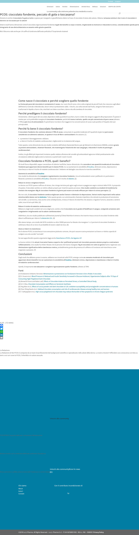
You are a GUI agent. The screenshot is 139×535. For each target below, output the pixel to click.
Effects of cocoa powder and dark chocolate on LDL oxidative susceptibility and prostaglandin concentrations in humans (75, 287)
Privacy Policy (98, 532)
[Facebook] (69, 325)
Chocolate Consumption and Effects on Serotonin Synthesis (49, 284)
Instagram (118, 1)
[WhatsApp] (69, 331)
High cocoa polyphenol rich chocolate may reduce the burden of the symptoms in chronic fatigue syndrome (74, 292)
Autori (20, 491)
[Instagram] (51, 472)
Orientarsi (50, 6)
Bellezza (95, 6)
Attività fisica (86, 6)
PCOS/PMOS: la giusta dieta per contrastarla (16, 435)
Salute (58, 6)
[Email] (69, 337)
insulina (91, 167)
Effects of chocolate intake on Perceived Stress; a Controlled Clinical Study (70, 281)
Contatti (21, 494)
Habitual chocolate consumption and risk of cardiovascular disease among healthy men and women (73, 289)
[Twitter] (69, 328)
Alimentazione (74, 6)
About (20, 489)
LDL (50, 218)
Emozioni (103, 6)
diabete (71, 179)
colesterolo (45, 218)
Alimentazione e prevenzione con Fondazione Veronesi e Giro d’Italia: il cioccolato (72, 274)
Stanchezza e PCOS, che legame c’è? (69, 238)
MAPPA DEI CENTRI (114, 6)
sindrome (43, 197)
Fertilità (64, 6)
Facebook (110, 1)
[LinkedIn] (69, 334)
